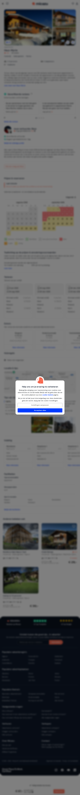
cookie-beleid (47, 395)
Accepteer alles (40, 410)
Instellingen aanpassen (40, 405)
